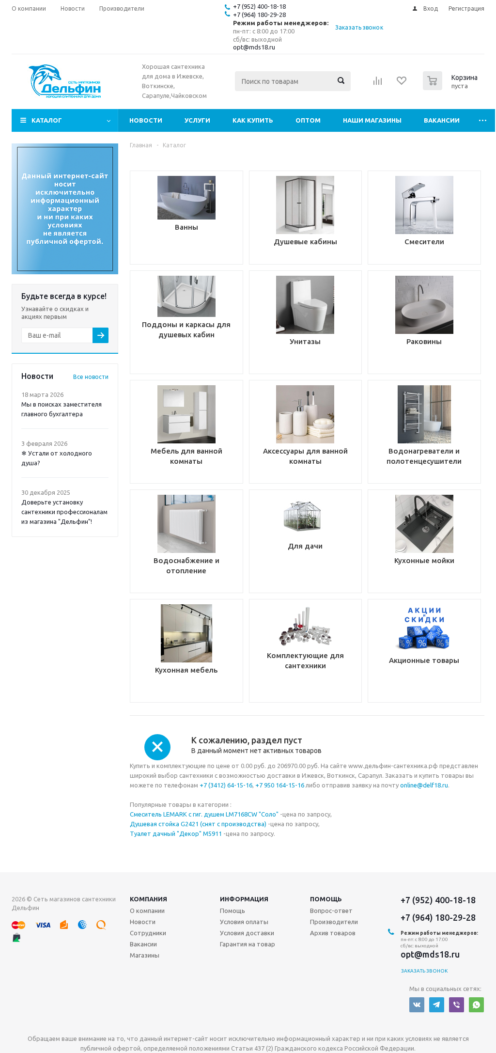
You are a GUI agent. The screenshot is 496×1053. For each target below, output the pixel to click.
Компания (148, 899)
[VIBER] (456, 1004)
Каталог (46, 120)
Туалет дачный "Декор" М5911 (176, 833)
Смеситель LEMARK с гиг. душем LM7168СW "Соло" (204, 814)
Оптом (308, 120)
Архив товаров (333, 932)
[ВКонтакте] (416, 1004)
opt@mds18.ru (254, 47)
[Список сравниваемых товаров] (378, 83)
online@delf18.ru (424, 785)
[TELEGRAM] (436, 1004)
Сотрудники (148, 932)
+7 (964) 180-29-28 (259, 14)
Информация (244, 899)
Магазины (144, 955)
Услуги (197, 120)
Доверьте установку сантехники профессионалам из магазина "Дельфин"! (64, 512)
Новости (145, 120)
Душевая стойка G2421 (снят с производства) (198, 823)
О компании (147, 910)
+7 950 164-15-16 (279, 785)
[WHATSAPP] (476, 1004)
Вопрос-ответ (331, 910)
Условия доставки (247, 932)
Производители (334, 921)
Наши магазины (372, 120)
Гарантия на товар (247, 944)
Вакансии (442, 120)
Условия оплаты (244, 921)
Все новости (90, 377)
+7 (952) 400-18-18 (259, 6)
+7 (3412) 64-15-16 (226, 785)
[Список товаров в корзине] (451, 87)
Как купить (252, 120)
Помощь (326, 899)
